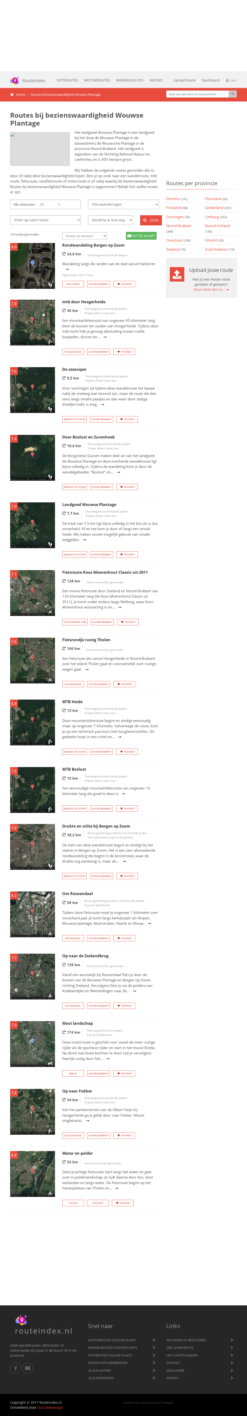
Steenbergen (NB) (75, 622)
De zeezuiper (74, 369)
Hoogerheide (73, 351)
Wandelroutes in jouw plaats (112, 1347)
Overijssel (178, 240)
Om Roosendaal (77, 893)
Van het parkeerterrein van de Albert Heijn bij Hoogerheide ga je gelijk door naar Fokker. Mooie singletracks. (103, 1115)
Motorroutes (97, 80)
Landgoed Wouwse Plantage (89, 504)
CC (160, 1402)
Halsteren (73, 284)
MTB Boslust (74, 769)
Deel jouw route (179, 1347)
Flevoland (216, 198)
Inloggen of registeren (186, 1340)
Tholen (73, 1203)
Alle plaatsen (99, 1370)
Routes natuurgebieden (108, 1363)
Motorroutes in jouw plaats (112, 1340)
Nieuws (156, 80)
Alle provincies (101, 1378)
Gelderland (218, 207)
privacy (172, 1378)
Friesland (177, 207)
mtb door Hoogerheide (83, 301)
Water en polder (77, 1153)
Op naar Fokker (77, 1091)
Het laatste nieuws (182, 1355)
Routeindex (33, 80)
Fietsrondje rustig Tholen (86, 639)
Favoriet (126, 284)
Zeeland (98, 1203)
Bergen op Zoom (74, 419)
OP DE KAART (143, 235)
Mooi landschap (77, 1023)
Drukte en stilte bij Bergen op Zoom (96, 826)
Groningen (178, 216)
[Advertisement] (123, 35)
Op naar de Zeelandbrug (85, 955)
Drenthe (177, 198)
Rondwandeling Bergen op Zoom (93, 245)
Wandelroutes (129, 80)
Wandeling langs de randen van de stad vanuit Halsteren (109, 269)
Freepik (168, 1402)
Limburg (216, 216)
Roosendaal (73, 938)
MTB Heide (72, 701)
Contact (173, 1363)
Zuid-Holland (220, 249)
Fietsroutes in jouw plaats (110, 1355)
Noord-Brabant (99, 284)
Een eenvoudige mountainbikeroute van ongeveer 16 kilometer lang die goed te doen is (106, 791)
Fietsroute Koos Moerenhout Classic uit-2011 (105, 572)
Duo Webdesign (50, 1407)
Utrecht (214, 240)
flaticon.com (149, 1402)
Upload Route (185, 80)
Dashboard (211, 80)
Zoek (154, 220)
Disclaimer (175, 1370)
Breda (73, 1073)
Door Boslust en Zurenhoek (88, 437)
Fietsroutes (67, 80)
